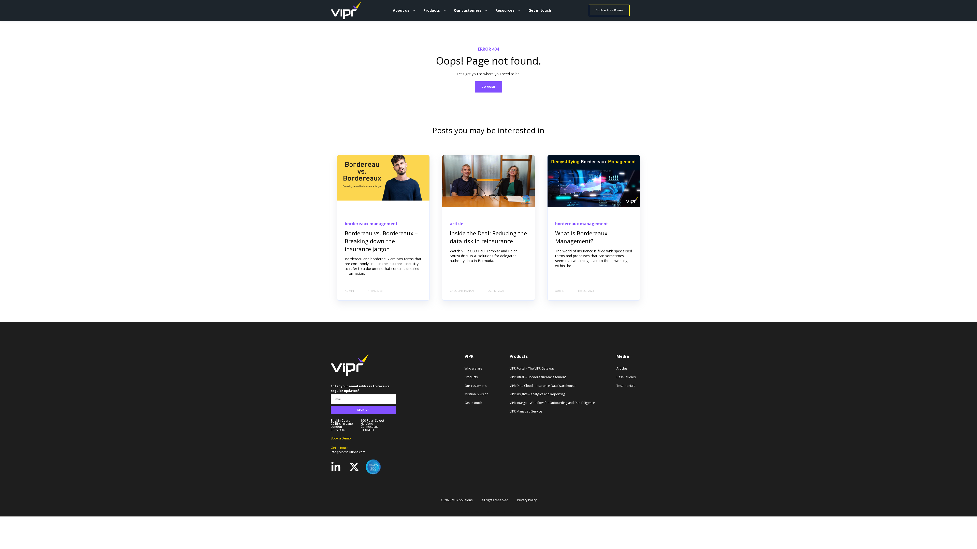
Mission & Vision (476, 394)
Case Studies (626, 377)
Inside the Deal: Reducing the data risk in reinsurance (488, 237)
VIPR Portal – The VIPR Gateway (532, 368)
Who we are (473, 368)
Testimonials (625, 386)
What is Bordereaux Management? (581, 237)
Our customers (475, 386)
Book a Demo (341, 438)
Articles (621, 368)
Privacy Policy (527, 500)
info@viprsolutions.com (348, 452)
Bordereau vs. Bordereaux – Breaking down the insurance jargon (381, 241)
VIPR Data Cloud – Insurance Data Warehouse (543, 386)
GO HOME (488, 86)
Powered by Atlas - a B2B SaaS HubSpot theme (488, 512)
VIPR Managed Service (526, 411)
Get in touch (473, 403)
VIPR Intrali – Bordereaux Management (538, 377)
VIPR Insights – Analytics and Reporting (537, 394)
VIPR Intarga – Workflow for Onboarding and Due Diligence (552, 403)
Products (471, 377)
